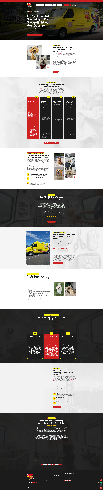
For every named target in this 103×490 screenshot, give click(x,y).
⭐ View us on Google (67, 480)
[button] (34, 11)
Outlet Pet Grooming (43, 88)
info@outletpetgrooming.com (69, 477)
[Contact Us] (101, 487)
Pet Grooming (58, 58)
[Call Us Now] (70, 5)
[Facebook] (31, 482)
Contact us (45, 439)
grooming (31, 28)
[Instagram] (34, 482)
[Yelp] (36, 482)
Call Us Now (73, 4)
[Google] (33, 482)
